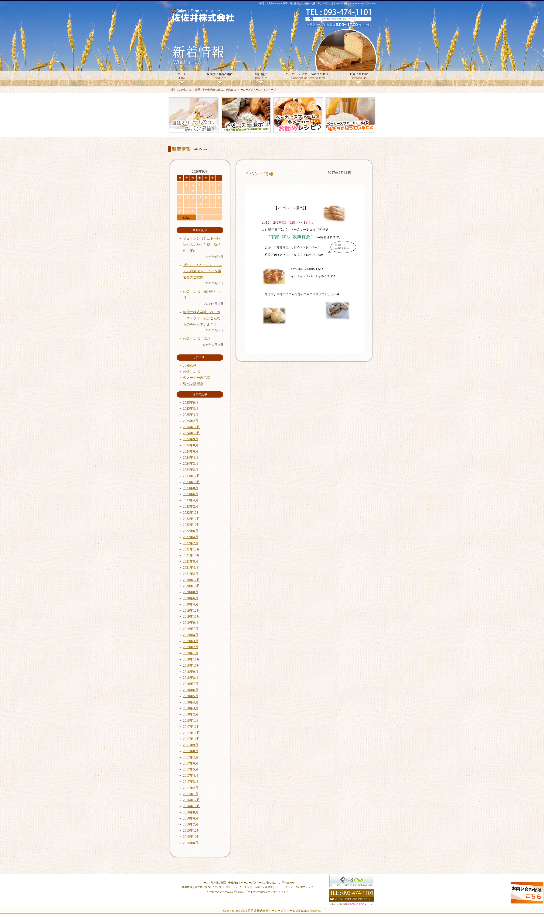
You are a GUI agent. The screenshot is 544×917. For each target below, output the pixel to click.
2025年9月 (190, 402)
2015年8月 (190, 843)
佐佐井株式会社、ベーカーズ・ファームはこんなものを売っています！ (201, 318)
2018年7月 (190, 684)
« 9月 (186, 217)
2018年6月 (190, 690)
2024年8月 (190, 445)
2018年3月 (190, 708)
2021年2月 (190, 574)
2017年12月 (191, 726)
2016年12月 (191, 800)
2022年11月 (191, 519)
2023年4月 (190, 500)
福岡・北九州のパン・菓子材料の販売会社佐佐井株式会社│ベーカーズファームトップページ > (224, 89)
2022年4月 (190, 537)
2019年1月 (190, 653)
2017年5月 (190, 769)
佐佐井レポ (191, 371)
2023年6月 (190, 494)
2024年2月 (190, 469)
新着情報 (187, 887)
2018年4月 (190, 702)
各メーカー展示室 (196, 377)
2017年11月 (191, 733)
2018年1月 (190, 720)
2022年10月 (191, 524)
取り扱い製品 (218, 882)
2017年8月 (190, 751)
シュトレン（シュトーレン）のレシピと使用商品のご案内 (201, 245)
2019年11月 (191, 616)
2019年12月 (191, 610)
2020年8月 (190, 592)
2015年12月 (191, 830)
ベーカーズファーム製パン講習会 (253, 887)
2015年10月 (191, 836)
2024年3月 (190, 463)
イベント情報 (259, 173)
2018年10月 (191, 665)
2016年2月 (190, 824)
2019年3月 (190, 641)
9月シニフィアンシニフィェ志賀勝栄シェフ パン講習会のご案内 (202, 271)
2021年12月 (191, 549)
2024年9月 (190, 439)
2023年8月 (190, 488)
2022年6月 (190, 531)
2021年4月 (190, 567)
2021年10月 (191, 555)
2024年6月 (190, 451)
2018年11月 (191, 659)
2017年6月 (190, 763)
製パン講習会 (193, 384)
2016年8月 (190, 812)
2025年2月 (190, 421)
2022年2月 (190, 543)
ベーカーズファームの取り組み (259, 882)
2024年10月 (191, 433)
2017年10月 (191, 739)
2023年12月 (191, 476)
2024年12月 (191, 427)
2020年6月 (190, 598)
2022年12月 (191, 512)
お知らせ (190, 365)
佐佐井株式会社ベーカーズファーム (271, 910)
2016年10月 (191, 806)
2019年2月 (190, 647)
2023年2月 (190, 506)
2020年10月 (191, 586)
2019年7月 (190, 629)
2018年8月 (190, 677)
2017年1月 (190, 794)
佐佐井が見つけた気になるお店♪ (213, 887)
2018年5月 (190, 696)
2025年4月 (190, 414)
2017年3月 (190, 781)
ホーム (204, 882)
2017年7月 (190, 757)
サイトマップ (280, 891)
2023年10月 (191, 482)
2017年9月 (190, 745)
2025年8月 (190, 408)
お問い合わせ (287, 882)
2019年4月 (190, 635)
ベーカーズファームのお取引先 (224, 891)
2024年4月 (190, 457)
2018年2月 (190, 714)
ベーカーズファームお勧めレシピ (294, 887)
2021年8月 (190, 561)
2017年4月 (190, 775)
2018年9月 (190, 671)
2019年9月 (190, 622)
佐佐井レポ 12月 (196, 338)
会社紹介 (233, 882)
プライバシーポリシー (258, 891)
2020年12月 (191, 580)
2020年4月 (190, 604)
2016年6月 (190, 818)
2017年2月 (190, 788)
